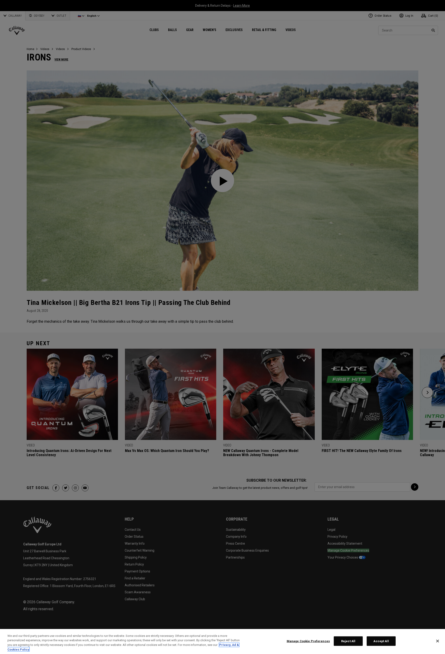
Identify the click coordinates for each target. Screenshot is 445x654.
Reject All (348, 641)
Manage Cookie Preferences (308, 641)
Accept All (381, 641)
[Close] (437, 641)
